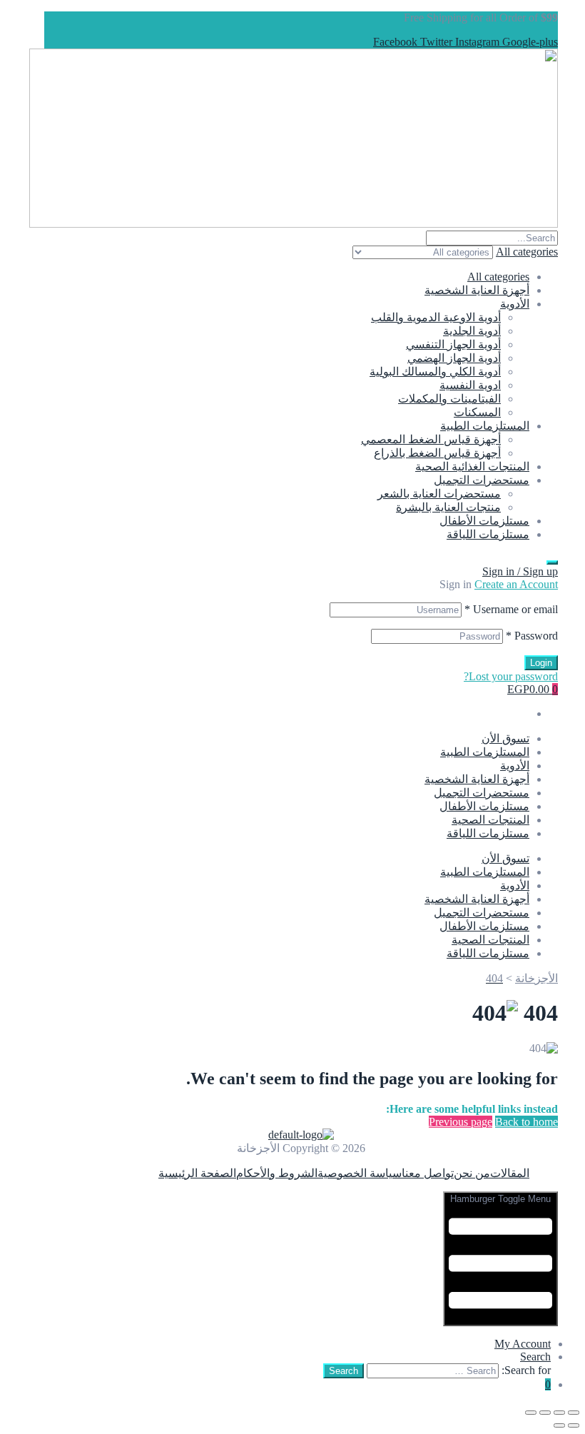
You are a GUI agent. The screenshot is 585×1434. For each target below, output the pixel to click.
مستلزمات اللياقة (488, 534)
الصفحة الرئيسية (197, 1173)
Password (532, 636)
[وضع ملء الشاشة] (559, 1412)
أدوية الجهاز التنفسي (453, 344)
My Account (522, 1344)
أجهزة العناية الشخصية (476, 290)
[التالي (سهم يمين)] (559, 1425)
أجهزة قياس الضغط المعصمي (431, 439)
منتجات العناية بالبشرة (448, 507)
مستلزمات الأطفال (484, 521)
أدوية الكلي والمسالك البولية (435, 371)
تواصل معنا (428, 1173)
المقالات (509, 1173)
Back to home (526, 1122)
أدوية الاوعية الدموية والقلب (436, 317)
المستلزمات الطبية (484, 426)
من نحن (472, 1173)
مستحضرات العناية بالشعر (439, 494)
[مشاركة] (545, 1412)
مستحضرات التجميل (481, 480)
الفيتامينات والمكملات (449, 399)
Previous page (460, 1122)
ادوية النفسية (470, 385)
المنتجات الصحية (490, 820)
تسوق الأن (505, 738)
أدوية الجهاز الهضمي (454, 358)
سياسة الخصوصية (359, 1173)
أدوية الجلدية (472, 331)
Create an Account (516, 584)
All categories (498, 277)
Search (535, 1356)
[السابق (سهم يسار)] (573, 1425)
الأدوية (514, 304)
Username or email (511, 609)
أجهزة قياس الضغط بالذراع (437, 453)
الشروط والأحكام (276, 1173)
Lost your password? (511, 676)
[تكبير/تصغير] (573, 1412)
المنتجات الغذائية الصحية (472, 466)
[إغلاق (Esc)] (530, 1412)
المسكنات (477, 412)
